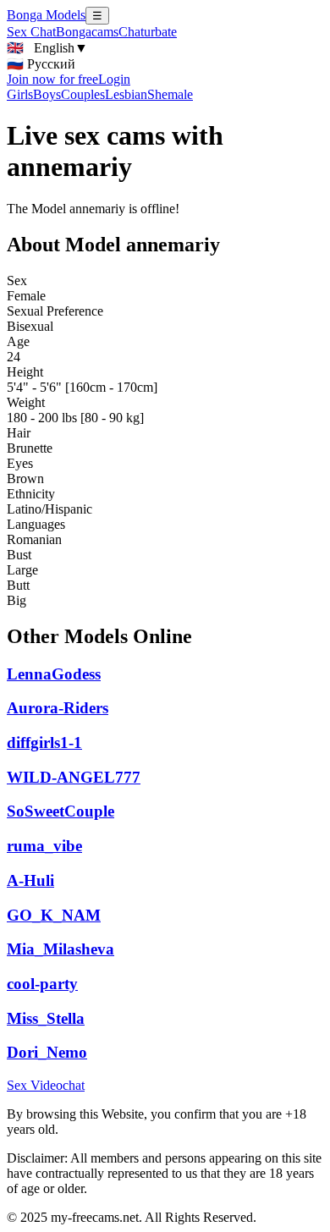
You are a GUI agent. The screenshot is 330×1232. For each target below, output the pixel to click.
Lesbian (126, 94)
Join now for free (52, 79)
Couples (83, 94)
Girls (20, 94)
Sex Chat (31, 32)
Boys (47, 94)
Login (114, 79)
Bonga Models (46, 15)
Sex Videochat (46, 1085)
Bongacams (87, 32)
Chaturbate (147, 32)
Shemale (170, 94)
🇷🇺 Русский (41, 64)
